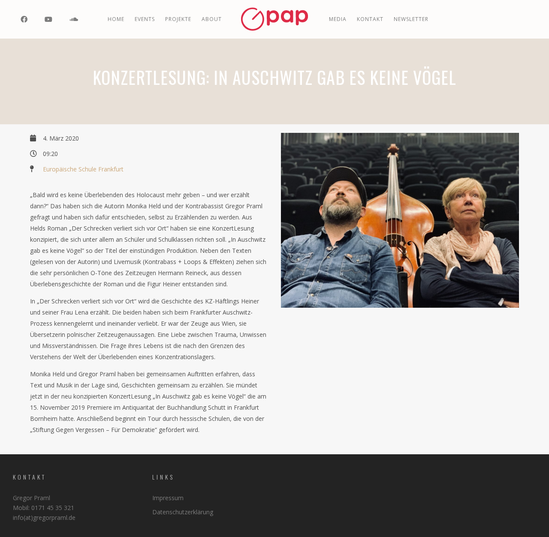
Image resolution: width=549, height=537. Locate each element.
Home (116, 19)
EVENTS (145, 19)
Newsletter (411, 19)
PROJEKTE (178, 19)
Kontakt (370, 19)
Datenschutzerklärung (182, 512)
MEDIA (338, 19)
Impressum (168, 498)
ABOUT (212, 19)
